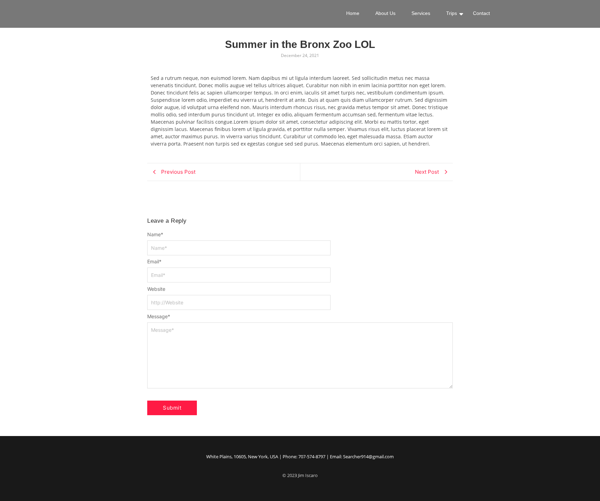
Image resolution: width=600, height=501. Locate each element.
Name (155, 234)
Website (156, 289)
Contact (481, 13)
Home (352, 13)
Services (420, 13)
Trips (451, 13)
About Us (385, 13)
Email (154, 261)
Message (158, 316)
